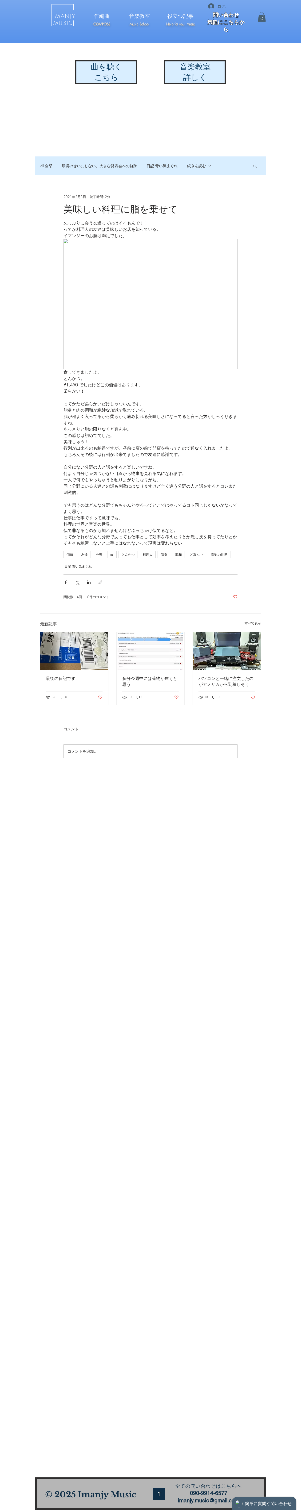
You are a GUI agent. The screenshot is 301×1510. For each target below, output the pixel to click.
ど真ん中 (196, 554)
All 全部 (46, 165)
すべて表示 (253, 623)
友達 (84, 554)
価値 (70, 554)
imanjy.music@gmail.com (208, 1500)
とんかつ (128, 554)
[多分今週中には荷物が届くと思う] (151, 651)
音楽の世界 (219, 554)
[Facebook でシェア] (65, 582)
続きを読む (196, 165)
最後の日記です (60, 678)
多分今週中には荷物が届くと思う (149, 681)
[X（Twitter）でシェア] (77, 582)
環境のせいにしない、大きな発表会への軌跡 (99, 165)
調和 (178, 554)
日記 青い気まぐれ (162, 165)
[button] (262, 17)
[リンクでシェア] (100, 582)
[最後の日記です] (74, 651)
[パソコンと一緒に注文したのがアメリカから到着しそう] (227, 651)
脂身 (164, 554)
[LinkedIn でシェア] (89, 582)
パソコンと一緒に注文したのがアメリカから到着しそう (225, 681)
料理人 (148, 554)
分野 (99, 554)
